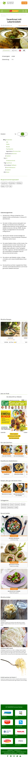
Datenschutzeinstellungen (8, 751)
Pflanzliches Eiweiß (18, 474)
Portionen (22, 136)
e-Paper (25, 432)
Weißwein (13, 165)
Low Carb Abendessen (19, 456)
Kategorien (21, 753)
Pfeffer (8, 144)
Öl (6, 158)
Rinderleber (9, 139)
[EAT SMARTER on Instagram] (14, 756)
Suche (23, 11)
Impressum (10, 750)
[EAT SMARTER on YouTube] (20, 756)
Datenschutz (17, 750)
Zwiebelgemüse (5, 504)
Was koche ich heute (6, 494)
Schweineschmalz (10, 160)
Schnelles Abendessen (14, 538)
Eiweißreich (6, 474)
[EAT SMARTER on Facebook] (7, 756)
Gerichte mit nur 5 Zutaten (14, 591)
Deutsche (3, 507)
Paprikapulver (9, 149)
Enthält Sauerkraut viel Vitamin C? (9, 677)
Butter (7, 172)
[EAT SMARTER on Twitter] (17, 756)
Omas (12, 504)
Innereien (17, 504)
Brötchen (14, 153)
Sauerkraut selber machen (7, 648)
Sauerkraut (9, 163)
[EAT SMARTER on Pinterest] (10, 756)
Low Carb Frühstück (6, 456)
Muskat (8, 146)
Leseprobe (3, 432)
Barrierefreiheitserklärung (10, 753)
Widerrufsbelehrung (21, 751)
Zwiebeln (8, 156)
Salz (7, 142)
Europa (23, 504)
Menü (2, 11)
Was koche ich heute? (14, 564)
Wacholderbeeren (10, 167)
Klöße (16, 507)
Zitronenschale (17, 151)
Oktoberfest (10, 507)
